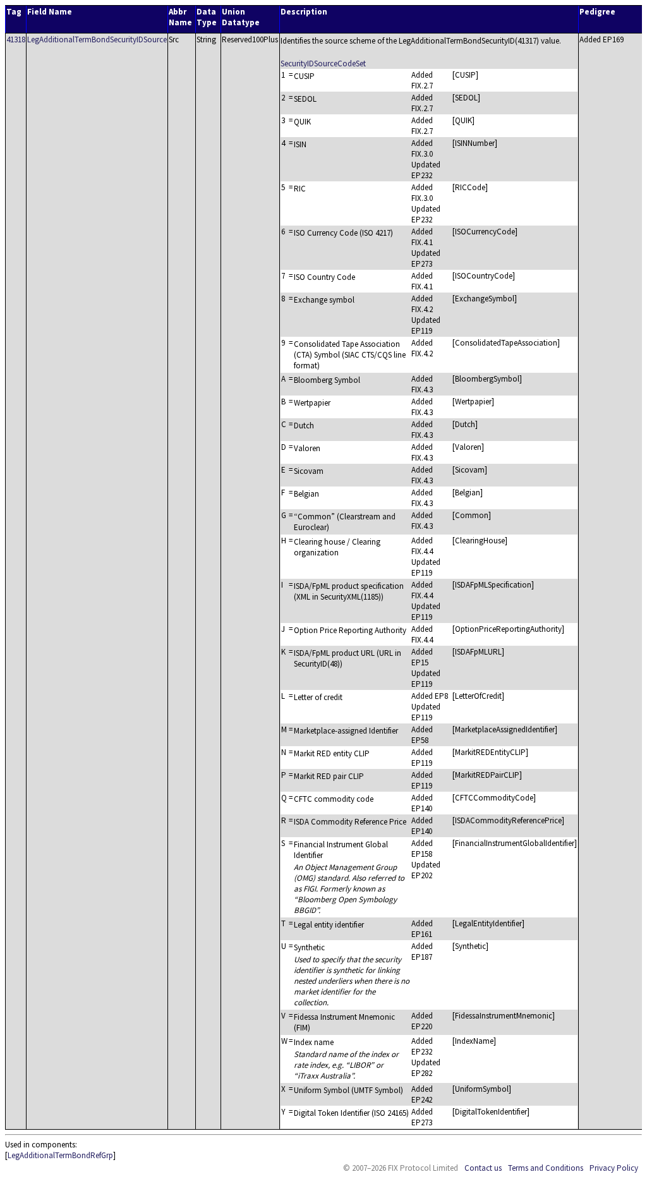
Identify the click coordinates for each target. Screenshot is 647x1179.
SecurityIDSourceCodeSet (323, 63)
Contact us (483, 1168)
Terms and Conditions (545, 1168)
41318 (15, 39)
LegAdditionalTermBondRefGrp (60, 1155)
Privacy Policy (614, 1168)
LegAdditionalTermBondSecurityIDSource (97, 39)
